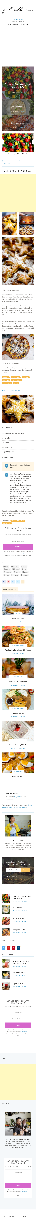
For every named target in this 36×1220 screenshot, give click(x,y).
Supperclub (13, 1216)
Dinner (17, 880)
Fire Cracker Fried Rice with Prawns (18, 650)
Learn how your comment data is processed (17, 806)
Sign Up (21, 21)
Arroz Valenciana (18, 776)
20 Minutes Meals (18, 708)
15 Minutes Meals (18, 520)
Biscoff (6, 377)
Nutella (6, 380)
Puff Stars (7, 383)
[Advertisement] (18, 48)
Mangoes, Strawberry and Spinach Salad (18, 86)
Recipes (4, 1216)
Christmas (15, 377)
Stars (16, 383)
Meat (7, 880)
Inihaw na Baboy (18, 123)
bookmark (24, 161)
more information (21, 553)
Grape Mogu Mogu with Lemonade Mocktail (21, 962)
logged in (17, 797)
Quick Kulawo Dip (18, 107)
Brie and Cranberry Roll (18, 682)
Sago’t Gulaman (18, 984)
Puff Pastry (16, 380)
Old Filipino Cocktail (20, 973)
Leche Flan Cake (18, 618)
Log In (14, 21)
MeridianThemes (26, 1213)
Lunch (23, 880)
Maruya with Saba (19, 930)
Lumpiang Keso (18, 713)
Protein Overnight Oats (18, 745)
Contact (23, 1216)
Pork (12, 880)
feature (26, 377)
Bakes (18, 613)
